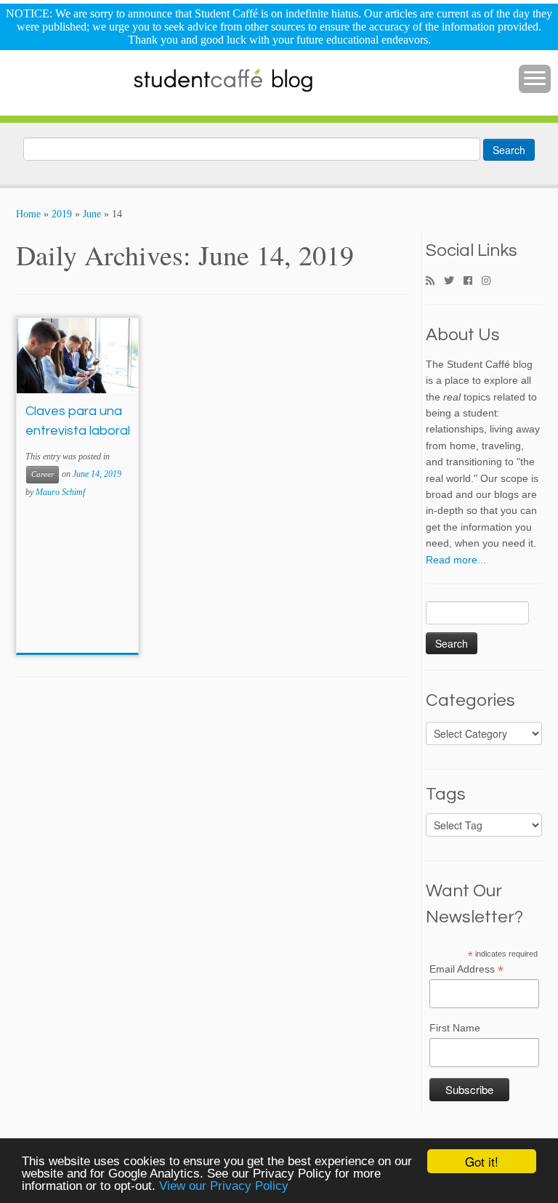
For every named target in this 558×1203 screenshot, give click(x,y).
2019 (62, 214)
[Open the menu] (535, 79)
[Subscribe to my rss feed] (435, 281)
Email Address (466, 969)
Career (42, 474)
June (92, 214)
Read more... (456, 560)
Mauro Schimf (60, 492)
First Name (454, 1028)
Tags (446, 794)
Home (28, 214)
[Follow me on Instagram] (491, 281)
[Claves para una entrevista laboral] (77, 355)
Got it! (481, 1161)
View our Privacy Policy (223, 1186)
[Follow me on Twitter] (454, 281)
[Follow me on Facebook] (473, 281)
